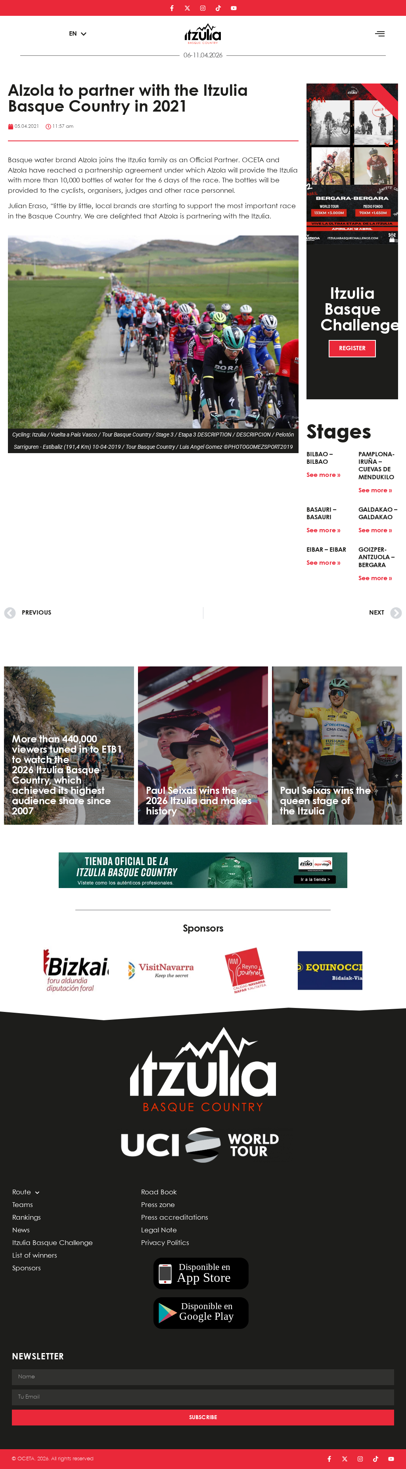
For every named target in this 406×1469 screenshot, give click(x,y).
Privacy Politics (165, 1243)
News (21, 1230)
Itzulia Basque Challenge (52, 1243)
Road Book (159, 1192)
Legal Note (159, 1230)
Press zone (158, 1205)
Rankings (26, 1218)
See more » (323, 475)
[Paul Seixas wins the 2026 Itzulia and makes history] (203, 745)
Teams (22, 1205)
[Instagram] (203, 8)
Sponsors (26, 1268)
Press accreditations (174, 1218)
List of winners (34, 1256)
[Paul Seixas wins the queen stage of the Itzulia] (337, 745)
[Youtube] (234, 8)
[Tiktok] (218, 8)
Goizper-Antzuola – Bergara (376, 557)
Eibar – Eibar (326, 550)
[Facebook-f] (172, 8)
